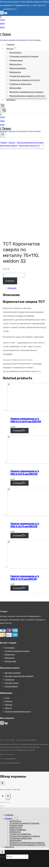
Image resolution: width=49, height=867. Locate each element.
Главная (10, 44)
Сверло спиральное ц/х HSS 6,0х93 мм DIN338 (24, 472)
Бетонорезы (15, 52)
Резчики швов (16, 60)
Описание (12, 288)
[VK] (5, 14)
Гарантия (8, 705)
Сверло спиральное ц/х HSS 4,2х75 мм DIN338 (24, 525)
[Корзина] (2, 106)
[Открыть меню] (2, 134)
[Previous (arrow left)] (1, 806)
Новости (8, 708)
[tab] (27, 288)
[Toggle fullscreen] (6, 802)
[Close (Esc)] (1, 802)
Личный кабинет (11, 686)
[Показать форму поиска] (3, 110)
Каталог (9, 818)
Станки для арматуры (20, 76)
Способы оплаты (12, 683)
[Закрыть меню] (0, 810)
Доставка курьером (13, 673)
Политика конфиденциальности (18, 711)
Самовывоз (9, 680)
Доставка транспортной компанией (19, 676)
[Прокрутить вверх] (2, 796)
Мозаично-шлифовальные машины (27, 92)
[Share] (3, 802)
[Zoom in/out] (8, 802)
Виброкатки (15, 72)
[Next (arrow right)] (3, 806)
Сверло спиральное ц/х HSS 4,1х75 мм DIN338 (24, 577)
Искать (3, 857)
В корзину (10, 281)
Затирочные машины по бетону (25, 80)
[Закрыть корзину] (2, 783)
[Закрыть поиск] (2, 852)
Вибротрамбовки (18, 68)
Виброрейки (15, 88)
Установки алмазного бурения (24, 56)
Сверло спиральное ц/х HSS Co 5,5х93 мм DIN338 (25, 420)
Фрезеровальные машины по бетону (27, 96)
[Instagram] (2, 14)
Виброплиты (16, 64)
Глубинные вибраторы (21, 84)
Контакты (11, 100)
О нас (7, 698)
